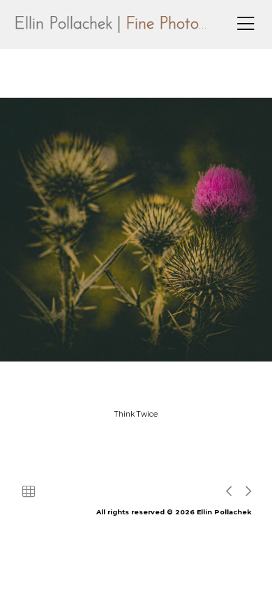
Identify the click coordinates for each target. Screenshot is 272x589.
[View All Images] (28, 491)
